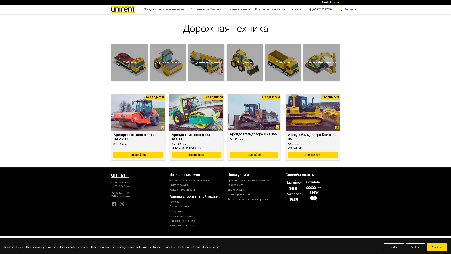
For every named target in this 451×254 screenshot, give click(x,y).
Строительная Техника (206, 9)
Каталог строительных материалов (248, 199)
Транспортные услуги (240, 194)
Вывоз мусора (236, 189)
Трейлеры (175, 201)
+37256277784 (322, 9)
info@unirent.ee (120, 182)
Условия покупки (179, 184)
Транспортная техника (182, 220)
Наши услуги (238, 9)
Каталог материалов (269, 9)
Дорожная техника (180, 206)
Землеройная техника (182, 225)
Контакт (297, 9)
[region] (225, 246)
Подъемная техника (181, 216)
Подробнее (138, 154)
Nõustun (436, 247)
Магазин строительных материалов (190, 180)
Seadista (394, 247)
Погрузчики (176, 211)
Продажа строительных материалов (249, 180)
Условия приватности (182, 189)
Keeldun (415, 247)
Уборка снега (235, 184)
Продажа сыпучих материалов (164, 9)
